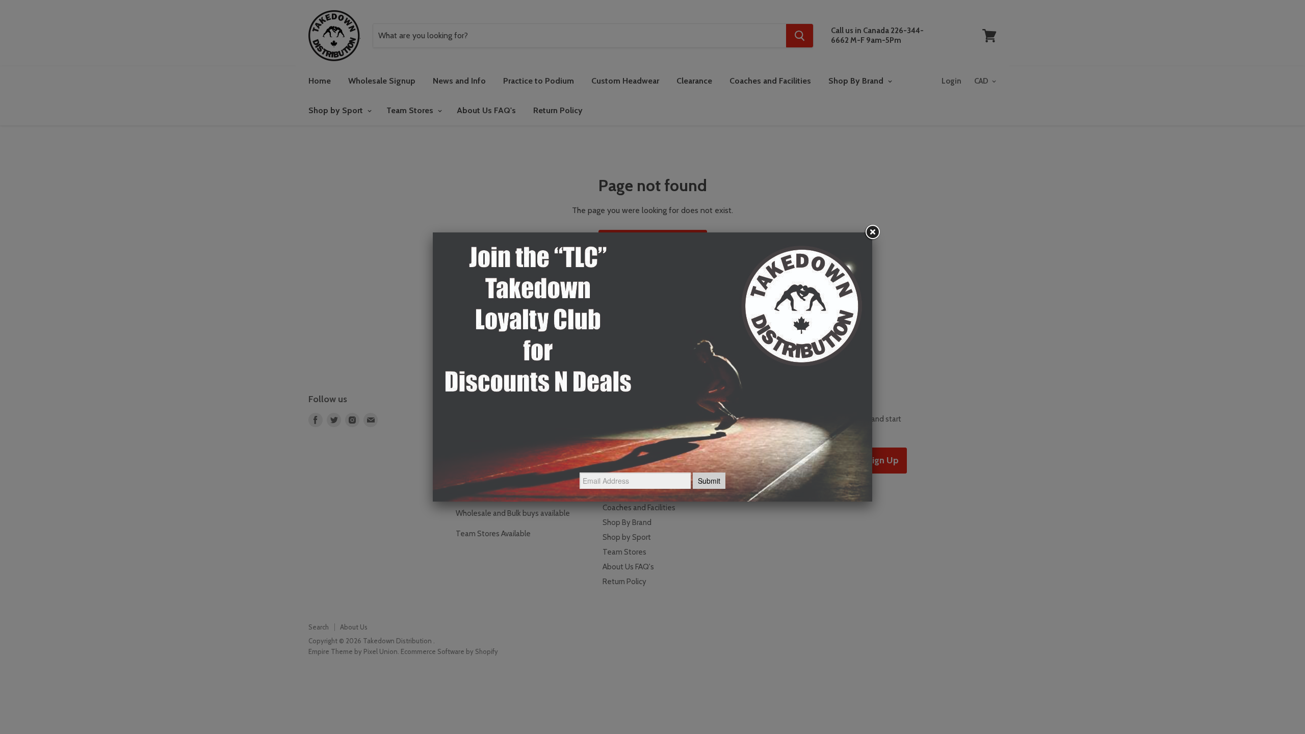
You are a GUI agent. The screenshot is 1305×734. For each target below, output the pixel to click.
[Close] (872, 232)
